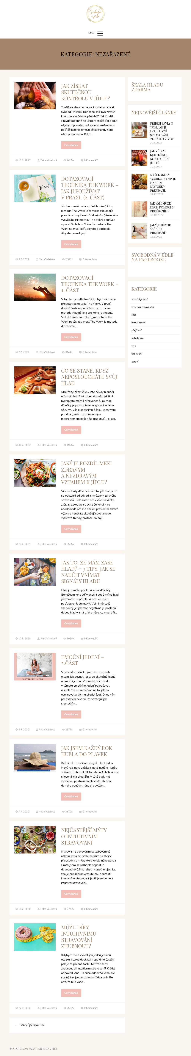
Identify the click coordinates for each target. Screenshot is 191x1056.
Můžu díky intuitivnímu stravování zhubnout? (78, 937)
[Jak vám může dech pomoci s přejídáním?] (139, 209)
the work (136, 354)
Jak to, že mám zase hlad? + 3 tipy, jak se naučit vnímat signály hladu (88, 572)
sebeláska (137, 338)
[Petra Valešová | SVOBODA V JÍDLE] (96, 14)
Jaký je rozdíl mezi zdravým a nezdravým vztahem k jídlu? (86, 472)
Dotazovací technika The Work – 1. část (90, 284)
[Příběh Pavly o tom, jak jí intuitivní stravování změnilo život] (139, 130)
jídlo (133, 315)
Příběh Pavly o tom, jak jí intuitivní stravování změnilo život (162, 131)
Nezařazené (138, 322)
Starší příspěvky (29, 1025)
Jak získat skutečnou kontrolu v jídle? (85, 92)
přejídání (136, 330)
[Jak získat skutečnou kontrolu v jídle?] (139, 158)
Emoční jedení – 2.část (82, 660)
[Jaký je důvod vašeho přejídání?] (139, 231)
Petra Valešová (48, 160)
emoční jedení (139, 299)
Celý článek (71, 145)
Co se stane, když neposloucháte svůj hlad (89, 376)
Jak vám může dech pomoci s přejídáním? (162, 207)
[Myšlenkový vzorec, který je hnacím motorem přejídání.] (139, 181)
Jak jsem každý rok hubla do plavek (86, 751)
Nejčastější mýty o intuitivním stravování (84, 836)
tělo (133, 346)
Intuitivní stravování (142, 307)
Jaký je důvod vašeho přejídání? (160, 229)
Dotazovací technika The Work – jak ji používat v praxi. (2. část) (90, 188)
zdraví (134, 361)
